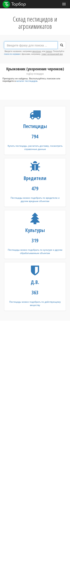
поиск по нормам (12, 53)
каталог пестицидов (26, 80)
